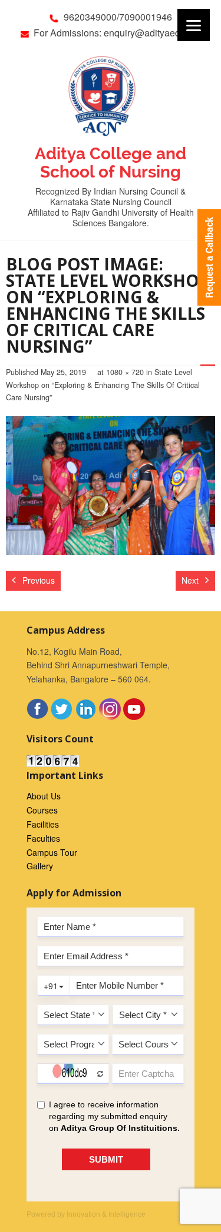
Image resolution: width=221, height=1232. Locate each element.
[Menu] (193, 25)
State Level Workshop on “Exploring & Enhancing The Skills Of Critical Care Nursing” (103, 385)
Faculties (43, 838)
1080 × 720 (125, 372)
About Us (44, 796)
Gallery (40, 866)
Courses (42, 810)
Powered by (86, 1214)
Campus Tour (52, 852)
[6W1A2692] (110, 485)
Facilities (43, 824)
